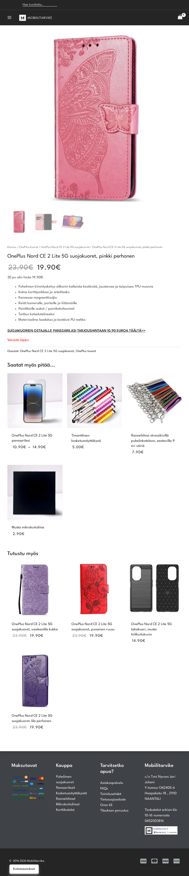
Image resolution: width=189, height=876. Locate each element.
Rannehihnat (65, 799)
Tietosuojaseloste (113, 799)
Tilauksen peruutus (114, 810)
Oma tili (106, 805)
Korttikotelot (65, 810)
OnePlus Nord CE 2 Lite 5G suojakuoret (65, 247)
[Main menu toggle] (9, 17)
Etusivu (11, 247)
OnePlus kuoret (28, 247)
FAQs (104, 788)
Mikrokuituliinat (68, 804)
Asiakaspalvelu (111, 783)
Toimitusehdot (110, 794)
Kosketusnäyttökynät (71, 793)
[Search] (63, 5)
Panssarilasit (65, 788)
